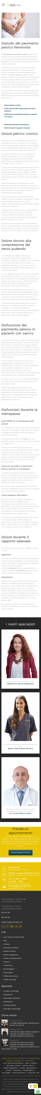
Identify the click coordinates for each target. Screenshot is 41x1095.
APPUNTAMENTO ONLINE (20, 853)
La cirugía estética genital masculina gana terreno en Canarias (24, 1024)
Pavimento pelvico (9, 1005)
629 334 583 (5, 912)
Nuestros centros (9, 951)
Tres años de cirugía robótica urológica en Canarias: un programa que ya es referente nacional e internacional (24, 1034)
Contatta (6, 944)
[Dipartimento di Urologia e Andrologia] (14, 5)
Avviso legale (8, 972)
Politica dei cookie (9, 979)
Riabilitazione (8, 1002)
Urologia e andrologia (11, 991)
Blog (5, 940)
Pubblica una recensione (9, 1058)
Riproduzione (7, 994)
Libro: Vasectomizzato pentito (13, 937)
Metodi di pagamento (10, 955)
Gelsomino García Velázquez (20, 683)
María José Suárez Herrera (20, 748)
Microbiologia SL (9, 969)
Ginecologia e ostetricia (11, 998)
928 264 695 (5, 917)
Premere (6, 962)
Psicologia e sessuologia (11, 1009)
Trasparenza (7, 965)
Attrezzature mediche (10, 948)
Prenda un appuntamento (12, 958)
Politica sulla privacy (10, 976)
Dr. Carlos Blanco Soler (20, 813)
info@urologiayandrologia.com (12, 922)
